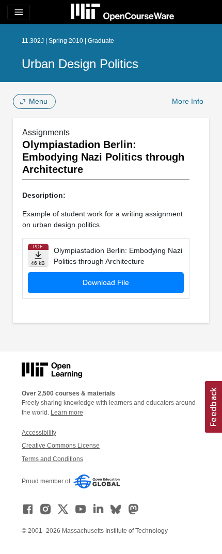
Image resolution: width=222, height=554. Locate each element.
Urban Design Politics (80, 64)
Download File (106, 282)
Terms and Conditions (52, 459)
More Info (187, 101)
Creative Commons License (61, 445)
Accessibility (39, 432)
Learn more (67, 412)
